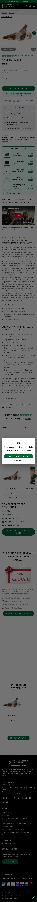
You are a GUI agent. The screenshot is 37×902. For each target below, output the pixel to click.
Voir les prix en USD (18, 456)
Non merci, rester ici (18, 460)
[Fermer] (32, 440)
